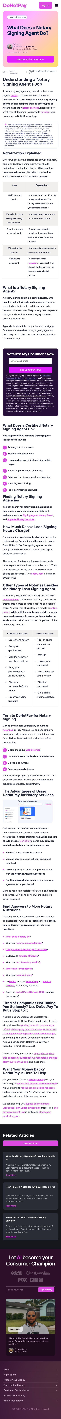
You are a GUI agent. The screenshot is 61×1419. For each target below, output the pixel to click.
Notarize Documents (17, 17)
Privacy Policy (31, 378)
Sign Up (45, 5)
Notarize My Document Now (30, 59)
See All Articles (30, 1143)
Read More (11, 1175)
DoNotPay (15, 5)
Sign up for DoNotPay (30, 370)
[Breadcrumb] (4, 72)
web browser (33, 749)
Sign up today (46, 1290)
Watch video (15, 1329)
